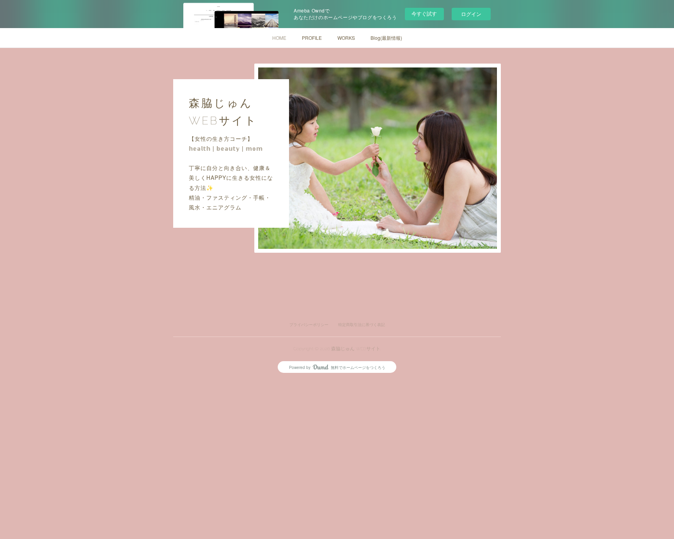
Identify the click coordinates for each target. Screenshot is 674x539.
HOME (279, 37)
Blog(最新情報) (386, 37)
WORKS (346, 37)
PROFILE (312, 37)
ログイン (471, 14)
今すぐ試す (424, 13)
